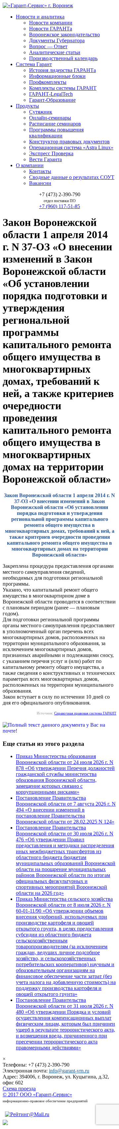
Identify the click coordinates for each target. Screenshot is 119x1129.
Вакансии (40, 183)
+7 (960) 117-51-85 (59, 206)
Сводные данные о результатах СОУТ (71, 177)
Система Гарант (34, 64)
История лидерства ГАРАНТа (62, 70)
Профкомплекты (47, 82)
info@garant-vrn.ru (69, 1071)
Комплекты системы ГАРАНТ (63, 88)
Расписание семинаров (55, 124)
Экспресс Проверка (51, 153)
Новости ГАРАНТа (50, 28)
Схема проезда (19, 1088)
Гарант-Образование (52, 100)
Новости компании (50, 22)
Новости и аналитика (40, 16)
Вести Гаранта (45, 159)
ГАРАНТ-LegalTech (51, 94)
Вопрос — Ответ (48, 46)
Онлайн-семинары (50, 118)
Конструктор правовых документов (69, 141)
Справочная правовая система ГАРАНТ (85, 713)
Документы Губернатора (57, 40)
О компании (30, 165)
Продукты (27, 106)
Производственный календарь (63, 58)
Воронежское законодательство (64, 34)
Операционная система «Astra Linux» (71, 147)
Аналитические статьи (54, 52)
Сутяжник (40, 112)
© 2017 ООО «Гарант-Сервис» (37, 1094)
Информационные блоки (57, 76)
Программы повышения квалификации (56, 132)
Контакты (40, 171)
